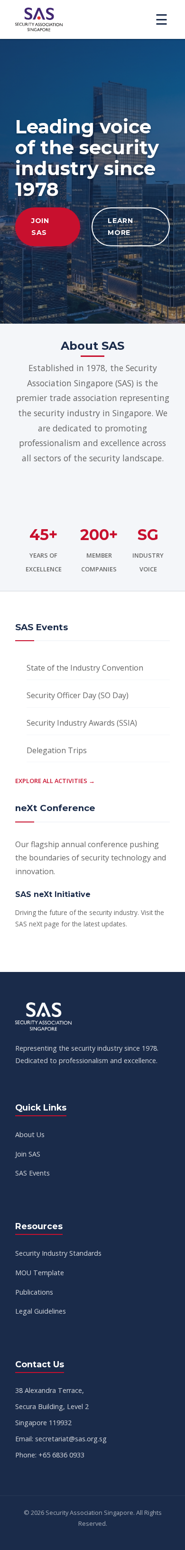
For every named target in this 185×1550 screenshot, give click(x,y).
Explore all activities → (55, 780)
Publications (34, 1292)
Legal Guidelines (40, 1311)
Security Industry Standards (58, 1253)
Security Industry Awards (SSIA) (82, 723)
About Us (30, 1134)
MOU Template (39, 1272)
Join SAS (40, 226)
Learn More (120, 226)
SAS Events (32, 1172)
